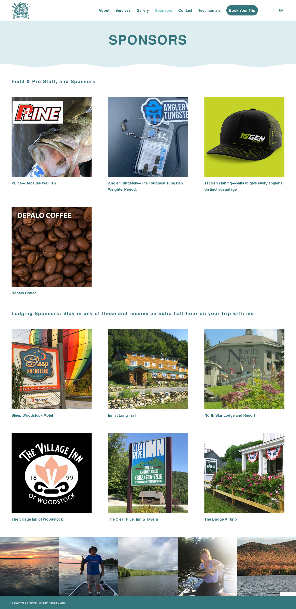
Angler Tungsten (122, 183)
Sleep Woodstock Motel (32, 415)
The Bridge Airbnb (220, 519)
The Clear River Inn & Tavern (133, 519)
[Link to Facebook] (274, 10)
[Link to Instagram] (281, 10)
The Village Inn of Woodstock (37, 519)
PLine (17, 183)
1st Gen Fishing (218, 183)
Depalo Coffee (24, 292)
